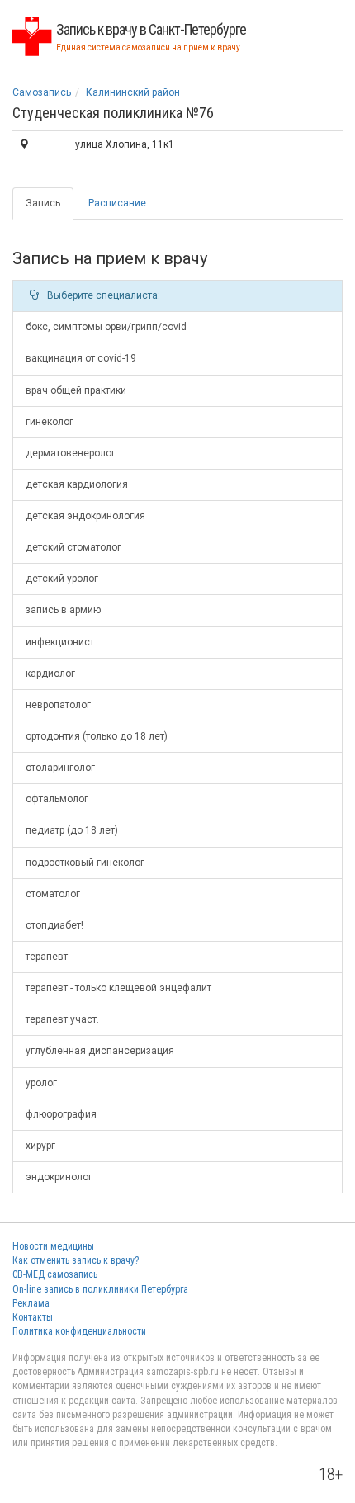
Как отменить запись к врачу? (75, 1260)
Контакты (32, 1317)
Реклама (31, 1303)
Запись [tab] (43, 203)
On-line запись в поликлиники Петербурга (100, 1289)
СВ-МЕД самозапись (54, 1274)
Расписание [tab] (117, 203)
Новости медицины (53, 1246)
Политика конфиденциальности (79, 1331)
